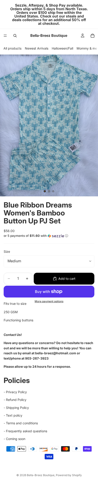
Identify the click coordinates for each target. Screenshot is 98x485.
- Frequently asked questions (25, 431)
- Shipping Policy (16, 407)
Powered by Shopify (69, 475)
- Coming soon (14, 439)
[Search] (15, 36)
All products (12, 48)
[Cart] (93, 36)
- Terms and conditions (21, 423)
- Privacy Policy (15, 392)
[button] (49, 236)
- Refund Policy (15, 400)
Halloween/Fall (62, 48)
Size (7, 251)
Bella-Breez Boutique (40, 475)
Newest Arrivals (36, 48)
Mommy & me (87, 48)
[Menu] (5, 35)
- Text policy (13, 415)
